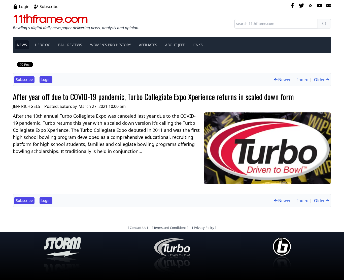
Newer (284, 79)
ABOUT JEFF (175, 44)
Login (24, 6)
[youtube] (319, 6)
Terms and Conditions (170, 227)
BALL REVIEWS (70, 44)
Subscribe (49, 6)
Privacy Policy (204, 227)
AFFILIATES (148, 44)
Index (302, 79)
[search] (324, 23)
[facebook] (292, 6)
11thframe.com (50, 18)
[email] (327, 6)
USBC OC (42, 44)
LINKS (198, 44)
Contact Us (138, 227)
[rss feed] (310, 6)
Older (319, 79)
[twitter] (301, 6)
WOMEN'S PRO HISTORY (110, 44)
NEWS (22, 44)
